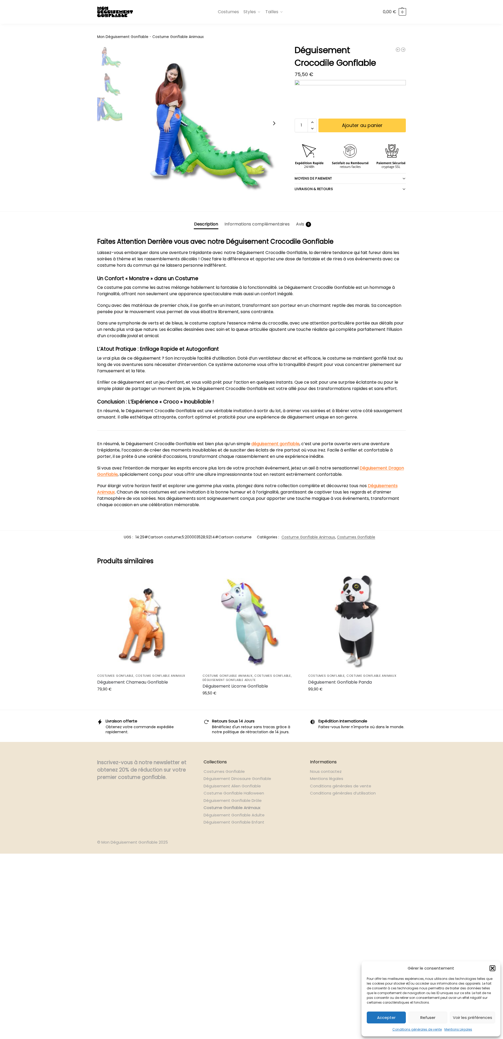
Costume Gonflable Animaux (178, 36)
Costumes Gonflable (356, 537)
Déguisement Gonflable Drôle (233, 800)
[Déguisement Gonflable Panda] (357, 622)
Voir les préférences (472, 1017)
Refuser (427, 1017)
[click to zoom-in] (203, 123)
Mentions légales (326, 778)
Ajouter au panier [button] (146, 700)
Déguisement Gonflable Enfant (234, 822)
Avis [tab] (302, 224)
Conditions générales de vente (417, 1029)
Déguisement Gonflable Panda (340, 682)
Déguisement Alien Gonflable (232, 786)
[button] (492, 968)
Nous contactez (326, 771)
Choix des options (251, 704)
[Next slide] (274, 123)
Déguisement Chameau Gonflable (132, 682)
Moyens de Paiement (313, 178)
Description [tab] (206, 224)
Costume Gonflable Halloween (234, 793)
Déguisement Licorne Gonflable (235, 686)
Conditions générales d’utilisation (343, 793)
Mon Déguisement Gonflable (122, 36)
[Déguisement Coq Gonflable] (398, 49)
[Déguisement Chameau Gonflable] (146, 622)
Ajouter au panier (362, 125)
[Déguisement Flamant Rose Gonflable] (403, 49)
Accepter (386, 1017)
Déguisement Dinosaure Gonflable (237, 778)
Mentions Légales (458, 1029)
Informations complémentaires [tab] (257, 224)
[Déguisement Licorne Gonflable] (251, 622)
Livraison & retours (314, 188)
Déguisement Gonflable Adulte (229, 680)
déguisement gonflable (275, 444)
